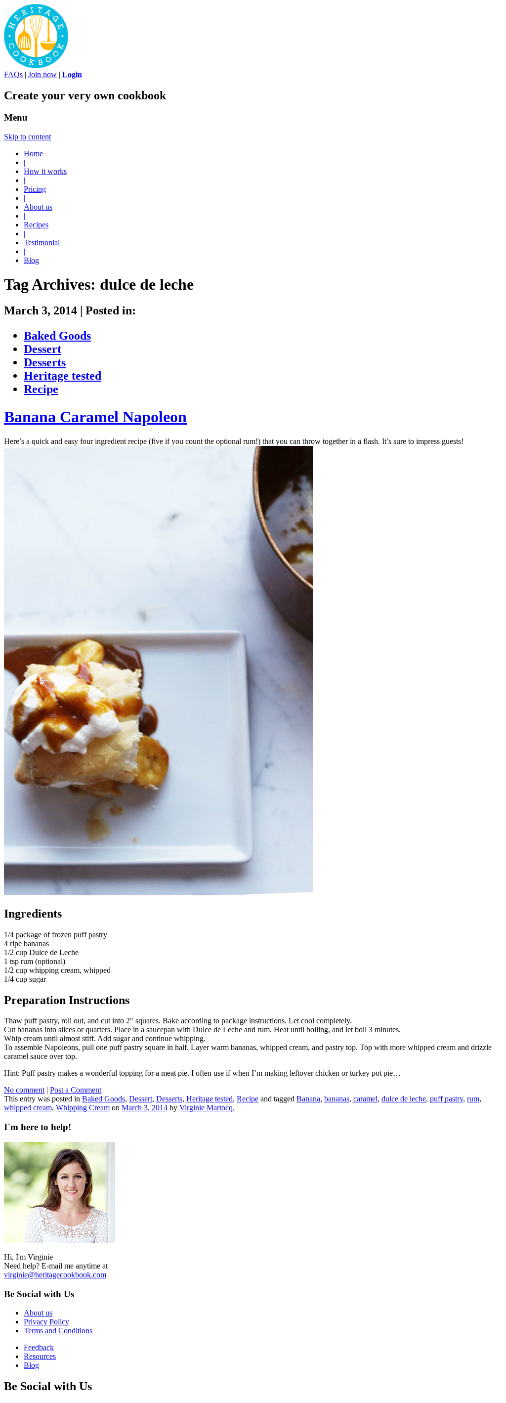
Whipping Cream (83, 1107)
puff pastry (446, 1099)
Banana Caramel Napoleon (95, 417)
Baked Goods (57, 335)
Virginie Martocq (206, 1107)
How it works (45, 171)
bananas (336, 1099)
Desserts (45, 362)
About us (38, 207)
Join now (42, 74)
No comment (24, 1090)
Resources (40, 1356)
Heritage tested (62, 375)
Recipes (36, 224)
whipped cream (28, 1107)
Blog (31, 260)
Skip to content (27, 136)
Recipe (41, 389)
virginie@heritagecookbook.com (55, 1275)
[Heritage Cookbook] (36, 65)
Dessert (42, 349)
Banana (308, 1099)
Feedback (39, 1347)
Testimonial (42, 242)
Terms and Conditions (58, 1330)
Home (33, 153)
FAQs (13, 74)
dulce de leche (403, 1099)
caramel (365, 1099)
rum (473, 1099)
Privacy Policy (46, 1321)
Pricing (35, 189)
